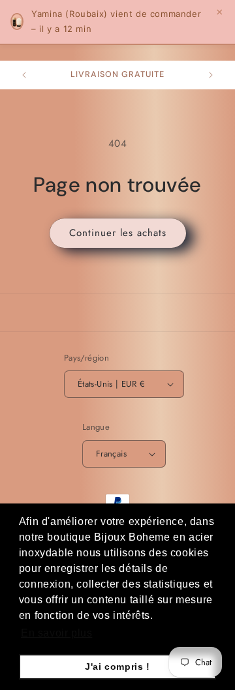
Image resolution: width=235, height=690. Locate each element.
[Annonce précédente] (24, 75)
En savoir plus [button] (56, 632)
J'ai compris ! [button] (117, 666)
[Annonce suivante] (210, 75)
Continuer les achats (117, 233)
